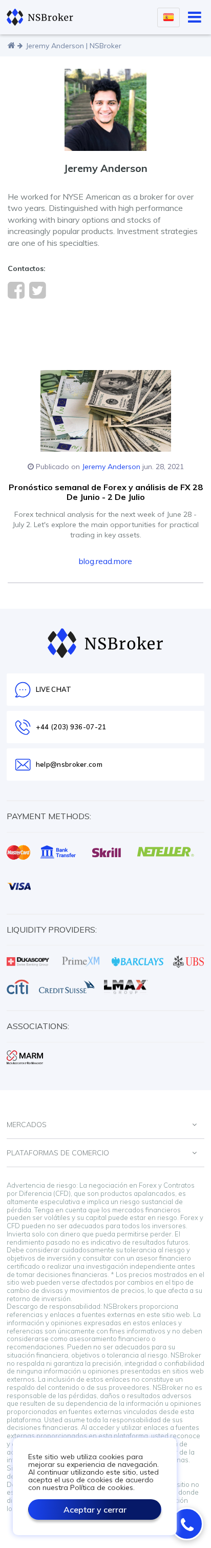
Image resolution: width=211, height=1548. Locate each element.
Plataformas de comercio (58, 1152)
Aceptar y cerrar (95, 1509)
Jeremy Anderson (111, 466)
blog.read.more (105, 561)
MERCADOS (27, 1124)
